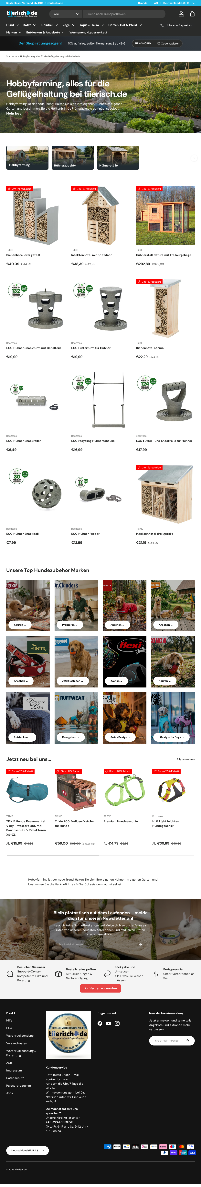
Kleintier (47, 25)
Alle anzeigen (186, 759)
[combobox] (107, 14)
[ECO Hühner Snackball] (35, 494)
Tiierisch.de (20, 1169)
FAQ (155, 3)
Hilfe (9, 1020)
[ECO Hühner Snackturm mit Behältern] (35, 308)
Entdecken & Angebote (43, 32)
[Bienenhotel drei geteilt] (35, 215)
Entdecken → (22, 737)
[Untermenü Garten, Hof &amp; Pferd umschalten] (140, 25)
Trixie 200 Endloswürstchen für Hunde (75, 823)
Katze (27, 25)
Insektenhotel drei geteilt (154, 534)
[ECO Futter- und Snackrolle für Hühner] (165, 401)
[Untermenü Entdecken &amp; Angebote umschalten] (63, 32)
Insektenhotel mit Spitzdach (91, 255)
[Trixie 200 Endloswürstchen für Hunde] (76, 790)
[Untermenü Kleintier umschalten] (56, 25)
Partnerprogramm (18, 1086)
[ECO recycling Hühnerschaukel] (100, 401)
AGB (9, 1063)
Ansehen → (118, 624)
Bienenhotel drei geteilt (23, 255)
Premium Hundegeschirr (121, 821)
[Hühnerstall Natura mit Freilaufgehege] (165, 215)
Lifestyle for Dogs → (171, 737)
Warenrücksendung (20, 1036)
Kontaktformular (57, 1079)
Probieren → (70, 624)
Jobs (9, 1093)
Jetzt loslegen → (72, 681)
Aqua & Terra (89, 25)
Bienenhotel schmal (150, 348)
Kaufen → (20, 624)
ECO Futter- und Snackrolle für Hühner (164, 441)
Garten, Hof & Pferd (122, 25)
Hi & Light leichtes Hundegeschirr (165, 823)
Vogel (66, 25)
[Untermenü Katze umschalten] (34, 25)
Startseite (11, 56)
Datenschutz (15, 1078)
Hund (10, 25)
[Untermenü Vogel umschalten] (73, 25)
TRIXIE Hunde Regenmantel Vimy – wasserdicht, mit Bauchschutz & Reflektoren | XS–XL (26, 828)
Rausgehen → (70, 737)
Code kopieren (170, 43)
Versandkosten (16, 1043)
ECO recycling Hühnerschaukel (93, 441)
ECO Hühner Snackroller (23, 441)
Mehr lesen (15, 113)
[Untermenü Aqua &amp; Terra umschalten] (102, 25)
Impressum (14, 1070)
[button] (192, 13)
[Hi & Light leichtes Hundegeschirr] (173, 790)
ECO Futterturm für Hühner (91, 348)
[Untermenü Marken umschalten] (20, 32)
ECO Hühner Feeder (85, 534)
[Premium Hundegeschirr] (125, 790)
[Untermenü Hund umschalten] (17, 25)
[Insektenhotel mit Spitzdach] (100, 215)
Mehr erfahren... (56, 3)
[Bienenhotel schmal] (165, 308)
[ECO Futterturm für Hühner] (100, 308)
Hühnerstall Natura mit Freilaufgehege (163, 255)
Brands (142, 3)
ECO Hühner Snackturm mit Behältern (33, 348)
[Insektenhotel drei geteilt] (165, 494)
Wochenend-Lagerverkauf (88, 32)
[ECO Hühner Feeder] (100, 494)
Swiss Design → (120, 737)
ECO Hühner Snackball (22, 534)
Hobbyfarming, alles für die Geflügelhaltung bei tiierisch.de (50, 56)
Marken (11, 32)
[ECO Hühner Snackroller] (35, 401)
